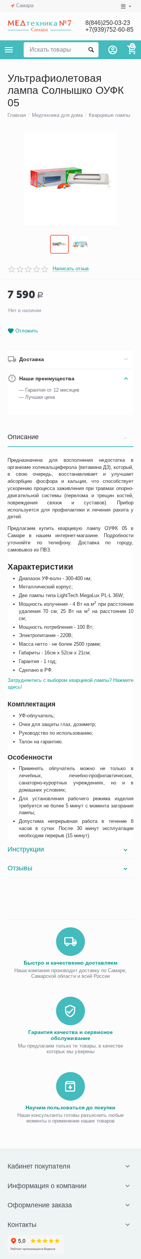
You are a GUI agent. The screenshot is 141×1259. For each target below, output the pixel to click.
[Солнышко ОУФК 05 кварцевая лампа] (70, 178)
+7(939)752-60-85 (109, 29)
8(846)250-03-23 (107, 23)
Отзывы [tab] (20, 868)
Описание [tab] (23, 437)
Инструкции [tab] (26, 849)
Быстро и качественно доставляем (70, 963)
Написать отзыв (71, 268)
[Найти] (91, 49)
